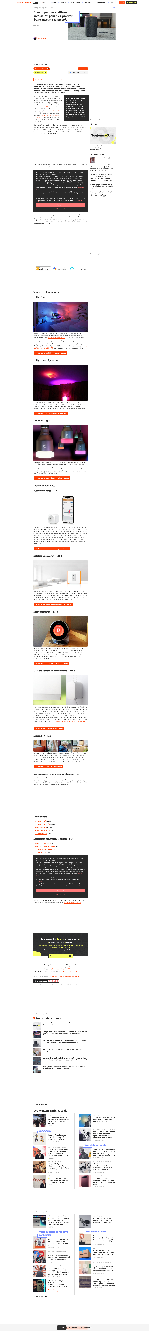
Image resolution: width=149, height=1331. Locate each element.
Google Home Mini (42, 831)
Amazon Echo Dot (41, 824)
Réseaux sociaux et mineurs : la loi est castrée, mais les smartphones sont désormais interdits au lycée (58, 1257)
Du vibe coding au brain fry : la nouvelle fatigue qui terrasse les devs (102, 186)
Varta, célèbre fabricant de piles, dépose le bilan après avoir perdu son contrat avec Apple (102, 194)
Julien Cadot (42, 38)
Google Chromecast (42, 843)
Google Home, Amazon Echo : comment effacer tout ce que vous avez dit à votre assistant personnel (65, 1033)
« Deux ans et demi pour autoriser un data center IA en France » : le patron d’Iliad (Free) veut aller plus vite (58, 1152)
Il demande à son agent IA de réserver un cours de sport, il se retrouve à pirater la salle (101, 169)
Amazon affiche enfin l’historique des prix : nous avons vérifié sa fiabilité (104, 1252)
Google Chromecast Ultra (44, 846)
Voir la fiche (52, 1290)
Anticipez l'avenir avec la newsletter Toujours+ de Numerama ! (63, 1024)
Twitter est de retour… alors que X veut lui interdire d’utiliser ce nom (104, 1119)
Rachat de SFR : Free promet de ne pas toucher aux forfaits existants (57, 1180)
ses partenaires (40, 196)
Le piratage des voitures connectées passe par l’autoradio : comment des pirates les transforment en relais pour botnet (104, 1282)
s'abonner (132, 2)
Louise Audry (53, 976)
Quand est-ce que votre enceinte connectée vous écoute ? (62, 1050)
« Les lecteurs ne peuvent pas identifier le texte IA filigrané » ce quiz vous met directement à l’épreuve (103, 1167)
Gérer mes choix (60, 208)
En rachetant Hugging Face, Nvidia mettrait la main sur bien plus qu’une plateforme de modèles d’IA (104, 1152)
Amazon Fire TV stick (43, 849)
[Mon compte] (120, 2)
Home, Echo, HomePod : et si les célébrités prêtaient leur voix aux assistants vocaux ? (64, 1068)
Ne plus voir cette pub (40, 64)
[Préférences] (123, 2)
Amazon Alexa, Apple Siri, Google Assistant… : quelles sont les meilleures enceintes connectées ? (65, 1041)
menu (35, 2)
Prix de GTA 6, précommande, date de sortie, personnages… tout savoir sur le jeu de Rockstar (58, 1167)
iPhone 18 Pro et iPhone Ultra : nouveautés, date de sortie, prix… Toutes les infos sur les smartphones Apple (105, 161)
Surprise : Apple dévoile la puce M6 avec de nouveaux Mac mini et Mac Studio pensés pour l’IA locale (58, 1221)
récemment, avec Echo (55, 338)
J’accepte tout (61, 205)
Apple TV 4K (40, 853)
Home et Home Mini (42, 107)
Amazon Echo (40, 821)
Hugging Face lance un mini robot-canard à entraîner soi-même (56, 1137)
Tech (114, 8)
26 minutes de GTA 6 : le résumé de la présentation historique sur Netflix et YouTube (58, 1120)
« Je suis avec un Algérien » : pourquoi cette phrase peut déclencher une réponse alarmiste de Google (104, 1268)
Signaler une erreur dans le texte (69, 977)
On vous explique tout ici (72, 903)
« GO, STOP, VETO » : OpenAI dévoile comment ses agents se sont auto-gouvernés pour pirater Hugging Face (104, 1135)
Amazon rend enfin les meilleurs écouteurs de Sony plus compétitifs (102, 1220)
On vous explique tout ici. (69, 972)
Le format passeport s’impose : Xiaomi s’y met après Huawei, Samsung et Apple (104, 1181)
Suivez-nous (83, 69)
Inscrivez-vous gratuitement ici (59, 969)
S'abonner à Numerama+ (59, 956)
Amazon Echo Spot (67, 985)
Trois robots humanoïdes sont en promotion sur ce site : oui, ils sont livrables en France (58, 1242)
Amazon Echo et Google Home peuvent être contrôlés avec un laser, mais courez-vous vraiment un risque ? (65, 1059)
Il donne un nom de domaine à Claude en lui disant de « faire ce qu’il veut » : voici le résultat (103, 1239)
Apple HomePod (41, 834)
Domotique (80, 985)
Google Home (40, 827)
